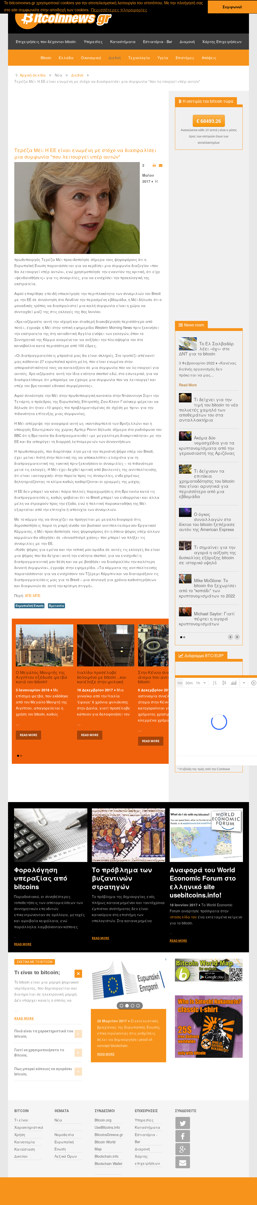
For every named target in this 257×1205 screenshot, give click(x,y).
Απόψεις (209, 57)
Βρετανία (56, 606)
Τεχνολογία (139, 57)
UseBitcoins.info (107, 1127)
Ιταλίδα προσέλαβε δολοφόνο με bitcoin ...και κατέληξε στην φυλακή (101, 677)
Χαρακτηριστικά (28, 1127)
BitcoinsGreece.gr (109, 1134)
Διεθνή (115, 57)
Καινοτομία (24, 1141)
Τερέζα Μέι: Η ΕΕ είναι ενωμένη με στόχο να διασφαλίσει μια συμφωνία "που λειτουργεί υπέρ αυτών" (85, 153)
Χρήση (19, 1134)
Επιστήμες (185, 57)
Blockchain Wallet (108, 1163)
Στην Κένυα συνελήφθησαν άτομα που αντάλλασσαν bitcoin (165, 677)
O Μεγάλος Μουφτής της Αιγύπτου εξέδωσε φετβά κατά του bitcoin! (41, 677)
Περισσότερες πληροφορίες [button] (119, 10)
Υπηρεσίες (93, 41)
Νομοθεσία (64, 1134)
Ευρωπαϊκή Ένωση (29, 606)
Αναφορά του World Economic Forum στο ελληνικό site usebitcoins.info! (203, 882)
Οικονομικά (91, 57)
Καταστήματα (123, 41)
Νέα (58, 1119)
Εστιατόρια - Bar (157, 41)
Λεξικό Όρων (65, 1156)
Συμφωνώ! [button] (232, 6)
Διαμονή (187, 41)
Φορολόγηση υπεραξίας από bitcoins (40, 878)
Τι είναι (21, 1119)
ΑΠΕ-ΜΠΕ (32, 595)
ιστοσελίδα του (184, 916)
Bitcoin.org (103, 1119)
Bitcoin (46, 57)
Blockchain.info (106, 1156)
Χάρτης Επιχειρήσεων (221, 41)
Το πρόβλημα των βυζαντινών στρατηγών (122, 878)
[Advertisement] (105, 118)
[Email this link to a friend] (160, 165)
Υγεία (162, 57)
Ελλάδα (66, 57)
